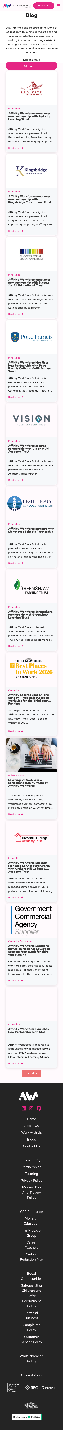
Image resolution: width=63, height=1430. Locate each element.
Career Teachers (31, 1245)
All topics (30, 66)
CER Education (31, 1212)
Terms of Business (31, 1315)
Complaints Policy (31, 1327)
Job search (43, 5)
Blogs (31, 1139)
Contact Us (31, 1146)
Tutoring (31, 1174)
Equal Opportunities (31, 1276)
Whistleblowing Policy (31, 1358)
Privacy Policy (31, 1181)
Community (31, 1160)
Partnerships (31, 1167)
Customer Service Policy (31, 1339)
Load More (31, 1073)
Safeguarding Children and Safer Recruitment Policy (31, 1296)
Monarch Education (31, 1221)
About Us (31, 1126)
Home (31, 1119)
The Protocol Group (31, 1233)
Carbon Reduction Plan (31, 1257)
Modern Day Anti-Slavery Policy (31, 1193)
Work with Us (31, 1133)
